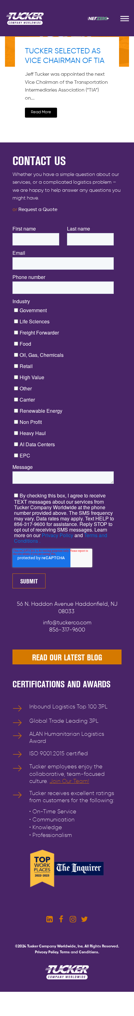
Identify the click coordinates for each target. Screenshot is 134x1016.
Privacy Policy (57, 535)
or (34, 209)
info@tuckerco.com (67, 623)
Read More (41, 112)
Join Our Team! (69, 781)
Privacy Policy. (47, 952)
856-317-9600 (67, 630)
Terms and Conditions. (79, 952)
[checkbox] (65, 382)
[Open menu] (124, 18)
